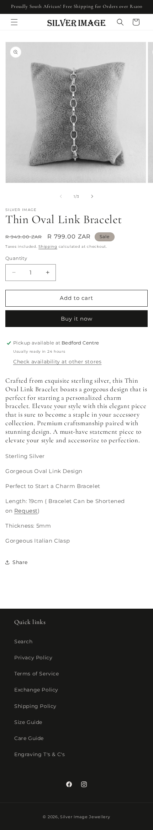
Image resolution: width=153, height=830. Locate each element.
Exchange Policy (36, 689)
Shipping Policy (35, 706)
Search (23, 641)
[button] (14, 22)
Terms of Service (36, 673)
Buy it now (77, 318)
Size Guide (28, 722)
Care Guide (29, 738)
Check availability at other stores (57, 361)
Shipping (47, 246)
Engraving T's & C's (39, 754)
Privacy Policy (33, 657)
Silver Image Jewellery (85, 816)
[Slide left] (61, 196)
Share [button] (20, 562)
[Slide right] (92, 196)
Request (26, 510)
